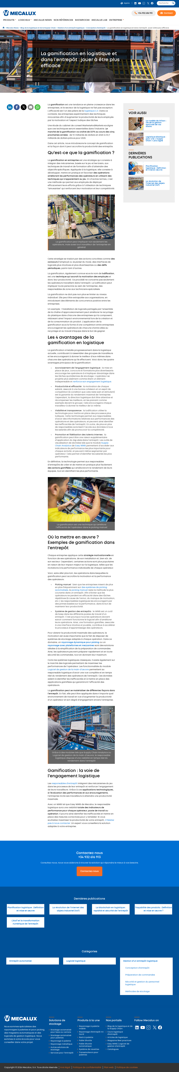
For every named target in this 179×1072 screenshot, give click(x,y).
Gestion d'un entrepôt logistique (140, 961)
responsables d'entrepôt (64, 783)
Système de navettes (89, 1049)
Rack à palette (86, 1037)
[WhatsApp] (30, 109)
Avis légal (65, 1067)
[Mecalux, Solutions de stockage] (19, 16)
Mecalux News (43, 20)
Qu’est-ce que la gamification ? (23, 125)
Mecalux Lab (99, 20)
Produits (9, 20)
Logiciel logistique (75, 961)
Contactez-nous (89, 871)
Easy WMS (80, 446)
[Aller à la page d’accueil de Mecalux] (4, 28)
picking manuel (80, 590)
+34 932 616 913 (89, 857)
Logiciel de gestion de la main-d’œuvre (68, 670)
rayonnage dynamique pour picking (80, 642)
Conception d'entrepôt (137, 968)
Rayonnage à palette (61, 1041)
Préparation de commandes (140, 975)
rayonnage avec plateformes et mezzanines (71, 645)
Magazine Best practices (119, 1040)
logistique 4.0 (91, 111)
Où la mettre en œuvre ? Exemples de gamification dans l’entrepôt (23, 140)
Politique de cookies (127, 1067)
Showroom (82, 20)
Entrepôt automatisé (20, 961)
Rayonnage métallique (61, 1044)
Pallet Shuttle (85, 1040)
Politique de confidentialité (87, 1067)
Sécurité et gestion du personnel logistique (142, 983)
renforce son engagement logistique (92, 382)
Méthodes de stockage (137, 992)
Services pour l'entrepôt (62, 1053)
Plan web (109, 1067)
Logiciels (24, 20)
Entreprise (116, 20)
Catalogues (113, 1049)
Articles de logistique (117, 1037)
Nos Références (63, 20)
